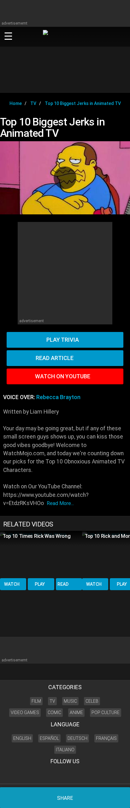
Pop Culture (106, 712)
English (22, 738)
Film (36, 701)
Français (106, 738)
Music (70, 701)
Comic (54, 712)
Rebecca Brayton (58, 397)
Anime (76, 712)
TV (52, 701)
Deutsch (77, 738)
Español (49, 738)
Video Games (25, 712)
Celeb (92, 701)
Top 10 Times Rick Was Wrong (36, 536)
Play (40, 584)
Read (62, 584)
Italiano (65, 749)
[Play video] (65, 177)
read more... (60, 503)
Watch (12, 584)
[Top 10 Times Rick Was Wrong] (41, 554)
